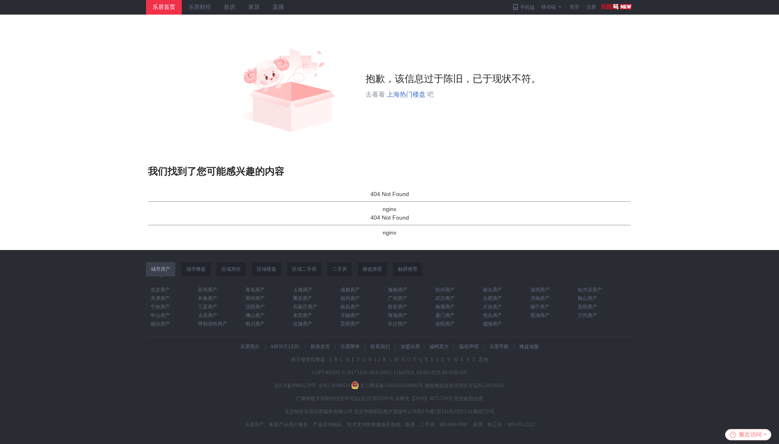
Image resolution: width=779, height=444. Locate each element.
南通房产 (445, 307)
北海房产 (302, 324)
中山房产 (160, 315)
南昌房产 (350, 307)
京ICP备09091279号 (295, 385)
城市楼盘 (196, 269)
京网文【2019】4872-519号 (424, 398)
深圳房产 (540, 290)
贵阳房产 (587, 307)
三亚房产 (207, 307)
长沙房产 (397, 324)
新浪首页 (320, 346)
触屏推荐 (407, 269)
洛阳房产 (445, 324)
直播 (278, 7)
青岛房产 (255, 290)
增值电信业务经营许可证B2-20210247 (464, 385)
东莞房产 (302, 315)
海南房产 (397, 290)
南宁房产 (540, 307)
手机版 (527, 7)
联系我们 (380, 346)
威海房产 (492, 324)
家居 (254, 7)
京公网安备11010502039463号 (391, 385)
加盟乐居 (410, 346)
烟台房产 (160, 324)
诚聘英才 (439, 346)
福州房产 (350, 298)
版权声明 (469, 346)
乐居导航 (499, 346)
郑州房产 (255, 298)
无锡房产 (350, 315)
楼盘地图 (529, 346)
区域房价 (231, 269)
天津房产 (160, 298)
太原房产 (207, 315)
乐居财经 (199, 7)
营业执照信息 (468, 398)
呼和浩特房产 (212, 324)
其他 (483, 359)
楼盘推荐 (372, 269)
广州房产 (397, 298)
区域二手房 (304, 269)
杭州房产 (445, 290)
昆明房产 (350, 324)
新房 (229, 7)
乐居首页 (164, 7)
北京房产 (160, 290)
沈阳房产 (255, 307)
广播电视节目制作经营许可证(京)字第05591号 (345, 398)
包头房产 (492, 315)
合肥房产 (492, 298)
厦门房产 (445, 315)
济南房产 (540, 298)
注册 (591, 7)
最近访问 (750, 434)
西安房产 (397, 307)
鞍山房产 (587, 298)
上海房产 (302, 290)
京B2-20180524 (334, 385)
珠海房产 (397, 315)
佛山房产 (255, 315)
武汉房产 (445, 298)
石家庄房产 (305, 307)
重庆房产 (302, 298)
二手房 (339, 269)
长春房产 (207, 298)
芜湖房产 (540, 315)
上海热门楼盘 (406, 94)
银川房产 (255, 324)
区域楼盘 (266, 269)
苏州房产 (207, 290)
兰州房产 (587, 315)
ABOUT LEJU (285, 346)
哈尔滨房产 (590, 290)
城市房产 (160, 269)
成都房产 (350, 290)
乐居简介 (250, 346)
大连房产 (492, 307)
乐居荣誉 (350, 346)
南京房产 (492, 290)
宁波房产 (160, 307)
